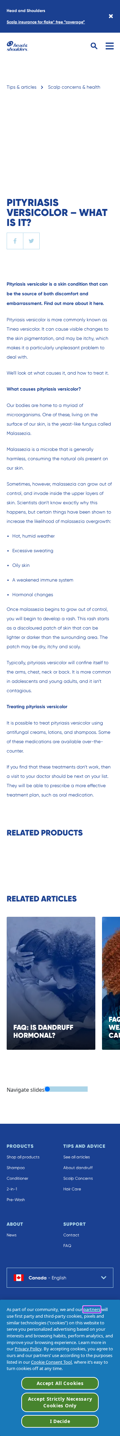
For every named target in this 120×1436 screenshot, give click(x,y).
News (11, 1235)
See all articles (76, 1157)
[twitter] (31, 241)
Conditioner (17, 1178)
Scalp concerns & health (74, 87)
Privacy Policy (28, 1349)
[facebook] (15, 241)
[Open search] (94, 46)
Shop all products (23, 1157)
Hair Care (72, 1189)
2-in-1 (12, 1189)
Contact (71, 1235)
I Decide (60, 1421)
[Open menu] (110, 46)
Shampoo (16, 1167)
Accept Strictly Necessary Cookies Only (60, 1402)
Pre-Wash (16, 1199)
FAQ (67, 1245)
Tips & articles (21, 87)
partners (91, 1309)
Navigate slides (26, 1089)
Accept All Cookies (60, 1383)
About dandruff (78, 1167)
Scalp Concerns (78, 1178)
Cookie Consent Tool (51, 1362)
